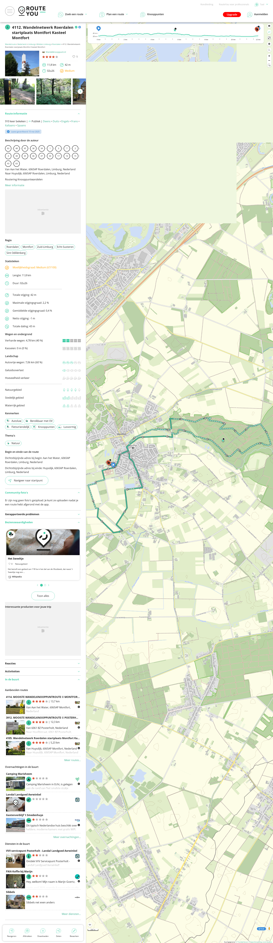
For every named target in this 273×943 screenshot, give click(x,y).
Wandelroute (10, 44)
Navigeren (11, 936)
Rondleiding (206, 4)
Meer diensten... (71, 914)
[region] (179, 482)
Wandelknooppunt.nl (56, 52)
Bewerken (74, 936)
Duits (56, 121)
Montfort (28, 247)
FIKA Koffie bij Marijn (19, 871)
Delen (58, 936)
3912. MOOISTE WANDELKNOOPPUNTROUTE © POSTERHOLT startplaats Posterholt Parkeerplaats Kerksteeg (73, 717)
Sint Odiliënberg (16, 253)
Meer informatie (14, 185)
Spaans (21, 125)
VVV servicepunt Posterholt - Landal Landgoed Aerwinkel (41, 851)
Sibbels (10, 892)
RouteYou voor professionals (234, 4)
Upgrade (232, 14)
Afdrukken (27, 936)
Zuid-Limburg (45, 247)
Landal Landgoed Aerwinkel (23, 794)
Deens (47, 121)
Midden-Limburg (44, 44)
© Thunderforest (242, 942)
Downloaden (43, 936)
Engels (65, 121)
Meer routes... (72, 760)
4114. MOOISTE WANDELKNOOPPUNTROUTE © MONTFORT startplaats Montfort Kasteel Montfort (67, 697)
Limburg (31, 44)
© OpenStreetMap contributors (260, 942)
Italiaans (10, 125)
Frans (74, 121)
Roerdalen (56, 44)
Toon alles (43, 596)
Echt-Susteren (65, 247)
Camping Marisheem (19, 774)
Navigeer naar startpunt (28, 480)
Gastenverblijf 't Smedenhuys (24, 815)
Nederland (22, 44)
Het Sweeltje (16, 558)
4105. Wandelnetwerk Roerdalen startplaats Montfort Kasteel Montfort (51, 738)
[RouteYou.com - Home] (32, 11)
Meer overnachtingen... (67, 837)
